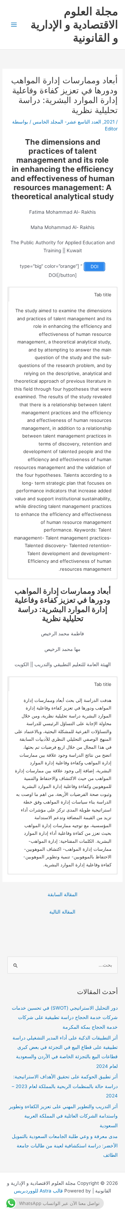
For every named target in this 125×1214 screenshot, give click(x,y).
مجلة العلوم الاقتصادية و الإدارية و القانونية (74, 25)
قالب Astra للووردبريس (38, 1191)
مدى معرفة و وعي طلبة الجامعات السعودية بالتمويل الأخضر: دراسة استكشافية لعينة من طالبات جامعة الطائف (65, 1146)
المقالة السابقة (62, 894)
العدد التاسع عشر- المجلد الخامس (67, 122)
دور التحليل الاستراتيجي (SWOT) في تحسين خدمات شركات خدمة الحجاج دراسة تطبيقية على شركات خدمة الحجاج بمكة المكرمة (65, 1017)
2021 (109, 122)
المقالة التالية (62, 912)
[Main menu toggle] (14, 25)
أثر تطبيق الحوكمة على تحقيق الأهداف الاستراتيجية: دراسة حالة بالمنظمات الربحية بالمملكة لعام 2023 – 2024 (65, 1086)
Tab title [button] (102, 294)
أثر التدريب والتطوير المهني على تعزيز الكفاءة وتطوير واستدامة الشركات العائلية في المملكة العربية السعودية (63, 1116)
